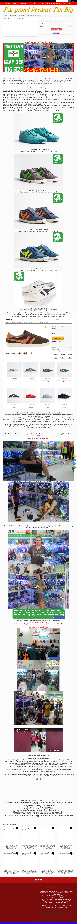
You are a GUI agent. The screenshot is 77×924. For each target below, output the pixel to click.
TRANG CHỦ (8, 3)
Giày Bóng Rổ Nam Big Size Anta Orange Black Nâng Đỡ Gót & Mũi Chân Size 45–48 (29, 846)
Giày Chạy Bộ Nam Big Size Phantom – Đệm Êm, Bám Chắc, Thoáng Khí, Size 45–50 (11, 846)
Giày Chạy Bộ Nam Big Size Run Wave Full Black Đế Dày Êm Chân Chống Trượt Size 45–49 (29, 871)
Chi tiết (5, 39)
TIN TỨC (53, 3)
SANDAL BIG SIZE (40, 3)
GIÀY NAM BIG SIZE (22, 3)
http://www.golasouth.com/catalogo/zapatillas (50, 316)
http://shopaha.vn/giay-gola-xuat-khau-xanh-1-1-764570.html (38, 270)
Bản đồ (69, 3)
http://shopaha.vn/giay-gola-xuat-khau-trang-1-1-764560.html (38, 310)
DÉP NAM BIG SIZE (31, 3)
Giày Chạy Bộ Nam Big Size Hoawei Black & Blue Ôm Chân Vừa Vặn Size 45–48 (65, 846)
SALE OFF (58, 3)
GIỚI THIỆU (14, 3)
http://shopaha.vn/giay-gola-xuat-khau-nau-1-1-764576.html (38, 192)
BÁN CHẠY (64, 3)
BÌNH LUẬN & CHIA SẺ (9, 824)
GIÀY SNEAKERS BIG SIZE (51, 21)
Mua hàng (53, 29)
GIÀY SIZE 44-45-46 (59, 21)
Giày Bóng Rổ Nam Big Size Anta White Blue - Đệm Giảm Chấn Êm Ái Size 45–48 (47, 846)
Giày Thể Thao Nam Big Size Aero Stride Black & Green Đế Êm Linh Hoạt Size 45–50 (65, 871)
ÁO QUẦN (48, 3)
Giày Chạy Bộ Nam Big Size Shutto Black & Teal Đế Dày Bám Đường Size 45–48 (11, 871)
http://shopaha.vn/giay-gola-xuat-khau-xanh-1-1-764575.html (38, 151)
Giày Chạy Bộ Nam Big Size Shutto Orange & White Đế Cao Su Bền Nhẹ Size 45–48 (48, 871)
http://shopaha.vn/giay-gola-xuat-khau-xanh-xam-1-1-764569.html (38, 231)
